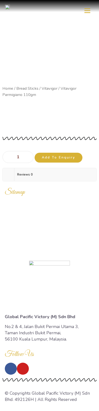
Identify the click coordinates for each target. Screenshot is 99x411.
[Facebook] (11, 369)
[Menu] (87, 10)
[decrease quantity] (8, 157)
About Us (49, 239)
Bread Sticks (27, 88)
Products (49, 217)
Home (7, 88)
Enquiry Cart (49, 228)
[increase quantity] (28, 157)
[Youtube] (23, 369)
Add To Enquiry (58, 157)
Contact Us (49, 250)
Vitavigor (49, 88)
